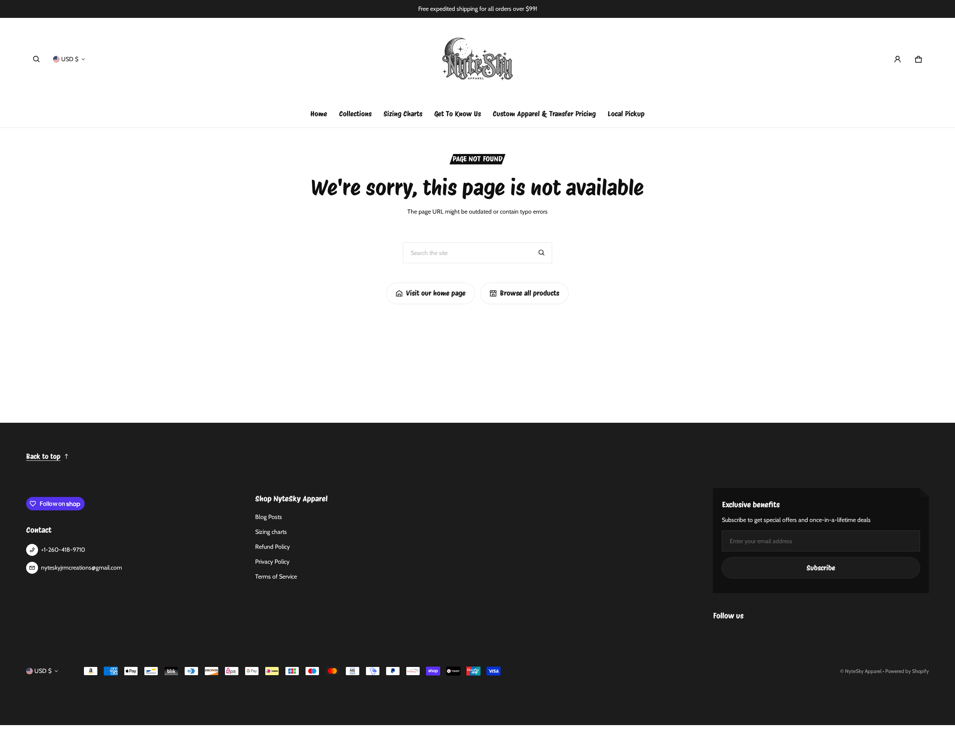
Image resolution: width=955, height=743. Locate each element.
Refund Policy (272, 546)
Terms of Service (276, 576)
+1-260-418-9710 (63, 549)
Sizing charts (271, 531)
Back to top (43, 456)
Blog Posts (268, 516)
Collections (355, 114)
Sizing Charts (402, 114)
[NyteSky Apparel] (477, 59)
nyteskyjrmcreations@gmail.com (81, 567)
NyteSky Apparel (863, 671)
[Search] (541, 252)
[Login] (897, 59)
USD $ (69, 59)
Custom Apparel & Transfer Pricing (544, 114)
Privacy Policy (272, 561)
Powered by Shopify (907, 671)
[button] (36, 59)
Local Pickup (626, 114)
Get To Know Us (457, 114)
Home (318, 114)
